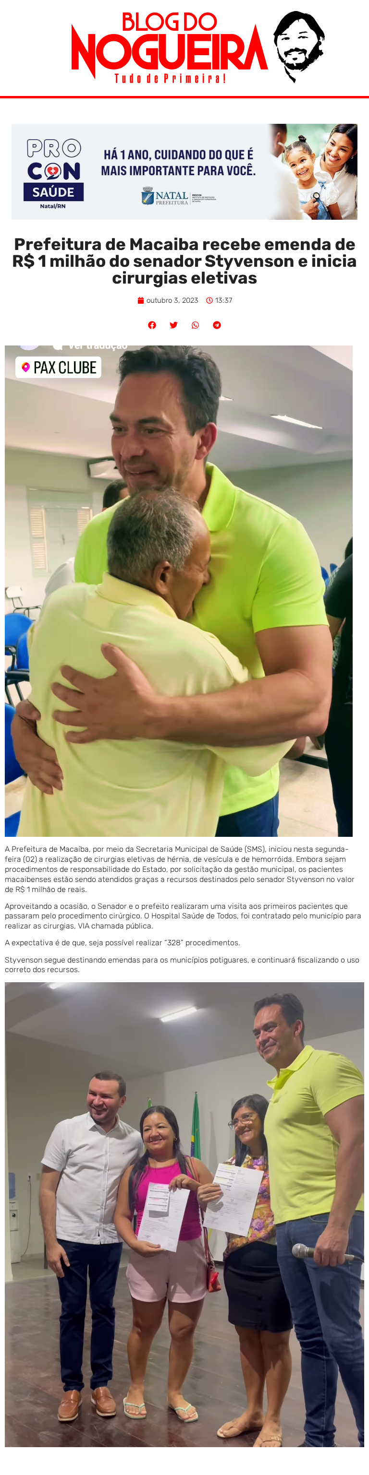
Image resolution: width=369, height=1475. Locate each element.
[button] (152, 325)
